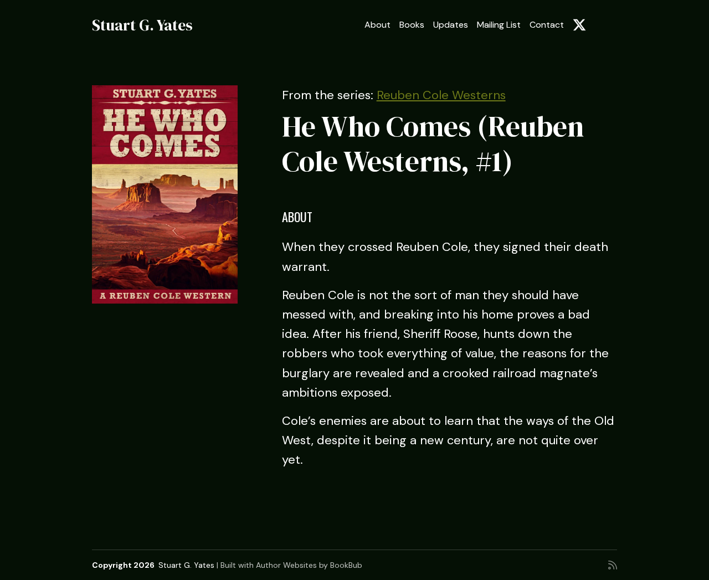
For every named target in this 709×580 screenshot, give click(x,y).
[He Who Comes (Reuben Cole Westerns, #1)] (165, 194)
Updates (450, 24)
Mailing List (499, 24)
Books (411, 24)
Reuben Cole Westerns (441, 95)
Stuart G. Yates (142, 24)
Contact (547, 24)
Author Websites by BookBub (309, 565)
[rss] (612, 565)
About (377, 24)
